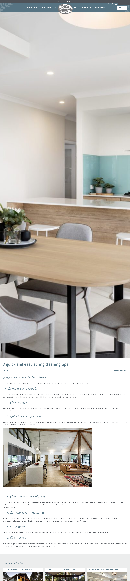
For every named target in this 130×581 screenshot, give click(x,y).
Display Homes (51, 8)
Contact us (122, 8)
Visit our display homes (65, 1)
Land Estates (88, 8)
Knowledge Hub (100, 8)
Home (65, 9)
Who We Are (31, 8)
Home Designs (40, 8)
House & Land (78, 8)
